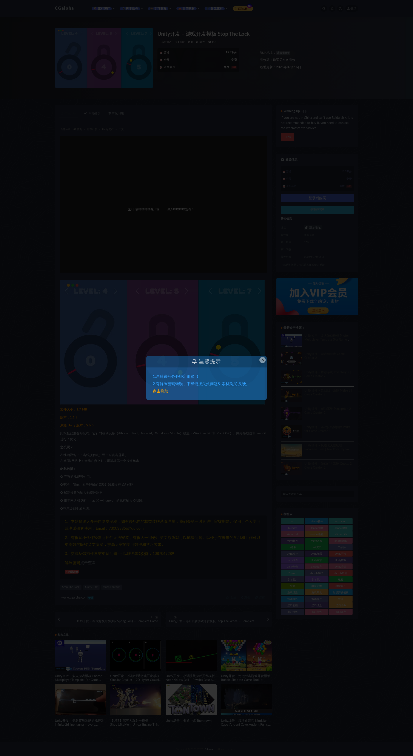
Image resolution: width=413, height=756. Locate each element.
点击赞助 (160, 391)
